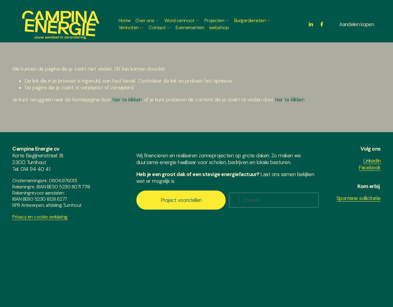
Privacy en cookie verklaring (40, 217)
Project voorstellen (181, 200)
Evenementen (190, 28)
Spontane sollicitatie (359, 198)
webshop (219, 28)
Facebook (370, 167)
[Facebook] (322, 24)
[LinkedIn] (311, 24)
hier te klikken (127, 99)
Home (125, 21)
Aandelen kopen (356, 24)
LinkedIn (372, 160)
